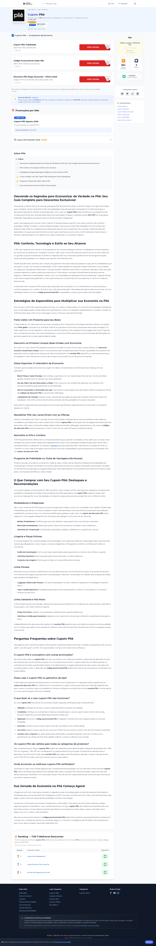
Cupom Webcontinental (125, 112)
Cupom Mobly (54, 902)
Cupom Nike (54, 893)
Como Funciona (25, 896)
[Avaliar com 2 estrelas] (127, 48)
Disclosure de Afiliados (27, 910)
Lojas (112, 3)
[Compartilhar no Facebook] (122, 94)
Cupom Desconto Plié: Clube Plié (38, 864)
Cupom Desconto (32, 9)
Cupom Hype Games (124, 120)
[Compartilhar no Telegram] (138, 94)
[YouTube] (114, 893)
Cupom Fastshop (123, 109)
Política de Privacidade (27, 902)
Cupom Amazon (55, 896)
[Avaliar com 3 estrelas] (130, 48)
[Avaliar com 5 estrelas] (135, 48)
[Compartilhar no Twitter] (127, 94)
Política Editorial (25, 908)
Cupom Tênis (84, 893)
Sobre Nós (23, 893)
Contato (22, 899)
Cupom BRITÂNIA (123, 117)
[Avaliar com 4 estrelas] (132, 48)
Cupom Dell (54, 899)
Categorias (123, 3)
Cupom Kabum (122, 106)
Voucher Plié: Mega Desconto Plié (38, 872)
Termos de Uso (24, 905)
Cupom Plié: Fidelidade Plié (36, 856)
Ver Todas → (53, 905)
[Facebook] (111, 893)
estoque (54, 446)
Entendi (149, 942)
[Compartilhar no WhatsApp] (132, 94)
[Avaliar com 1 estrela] (125, 48)
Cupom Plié (45, 9)
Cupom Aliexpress (123, 114)
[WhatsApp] (118, 893)
